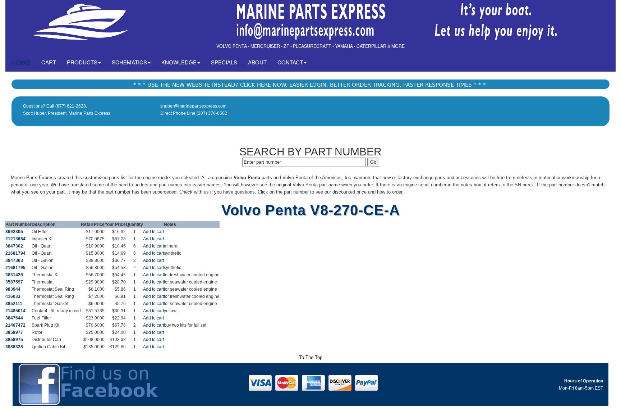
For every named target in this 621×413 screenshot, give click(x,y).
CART (51, 62)
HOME (21, 62)
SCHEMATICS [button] (129, 62)
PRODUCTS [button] (82, 62)
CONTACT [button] (290, 62)
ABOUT (257, 62)
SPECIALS (224, 62)
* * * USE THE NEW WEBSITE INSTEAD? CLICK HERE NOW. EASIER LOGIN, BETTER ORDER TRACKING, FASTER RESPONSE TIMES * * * (309, 85)
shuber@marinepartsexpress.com (193, 106)
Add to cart (153, 231)
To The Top (310, 357)
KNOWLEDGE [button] (179, 62)
